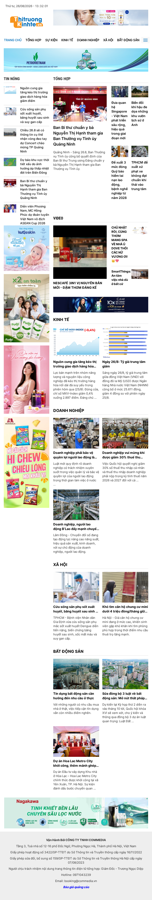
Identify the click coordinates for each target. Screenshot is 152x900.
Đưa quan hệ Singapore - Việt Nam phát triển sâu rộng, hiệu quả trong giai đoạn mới (119, 120)
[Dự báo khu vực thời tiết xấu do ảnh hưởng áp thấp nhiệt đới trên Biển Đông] (10, 162)
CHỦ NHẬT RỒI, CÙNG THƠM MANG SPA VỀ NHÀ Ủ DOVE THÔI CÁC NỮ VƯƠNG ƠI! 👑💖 (119, 244)
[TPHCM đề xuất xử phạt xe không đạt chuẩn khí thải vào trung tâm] (139, 151)
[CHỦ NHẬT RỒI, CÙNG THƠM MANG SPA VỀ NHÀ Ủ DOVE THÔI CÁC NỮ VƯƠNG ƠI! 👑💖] (139, 230)
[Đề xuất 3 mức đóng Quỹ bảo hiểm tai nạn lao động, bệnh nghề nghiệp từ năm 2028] (119, 151)
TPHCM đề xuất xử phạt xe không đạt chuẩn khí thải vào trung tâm (139, 175)
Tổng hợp (33, 40)
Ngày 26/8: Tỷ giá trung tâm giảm (123, 364)
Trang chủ (13, 40)
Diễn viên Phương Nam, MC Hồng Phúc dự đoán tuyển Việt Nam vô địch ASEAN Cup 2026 (34, 214)
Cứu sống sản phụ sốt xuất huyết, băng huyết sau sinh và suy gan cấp (34, 115)
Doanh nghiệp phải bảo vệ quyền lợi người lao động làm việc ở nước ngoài (75, 455)
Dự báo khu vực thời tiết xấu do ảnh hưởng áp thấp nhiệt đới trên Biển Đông (34, 166)
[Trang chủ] (26, 22)
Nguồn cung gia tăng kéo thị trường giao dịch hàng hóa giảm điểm (34, 94)
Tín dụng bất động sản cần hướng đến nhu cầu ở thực (73, 696)
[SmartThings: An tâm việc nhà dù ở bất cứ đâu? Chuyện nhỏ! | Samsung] (139, 274)
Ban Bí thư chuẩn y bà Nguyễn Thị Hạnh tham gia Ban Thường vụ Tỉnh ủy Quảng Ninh (33, 189)
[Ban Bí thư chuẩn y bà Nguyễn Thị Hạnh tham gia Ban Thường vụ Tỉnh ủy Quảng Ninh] (10, 183)
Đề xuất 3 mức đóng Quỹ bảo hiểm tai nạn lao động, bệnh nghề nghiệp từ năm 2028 (119, 180)
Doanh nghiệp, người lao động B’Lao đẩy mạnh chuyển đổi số (76, 526)
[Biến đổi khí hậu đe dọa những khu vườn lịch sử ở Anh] (139, 91)
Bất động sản (128, 40)
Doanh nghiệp (88, 40)
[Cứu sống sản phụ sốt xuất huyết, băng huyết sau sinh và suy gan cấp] (10, 111)
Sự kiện (51, 40)
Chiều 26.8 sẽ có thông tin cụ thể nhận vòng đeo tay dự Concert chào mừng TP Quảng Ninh (33, 140)
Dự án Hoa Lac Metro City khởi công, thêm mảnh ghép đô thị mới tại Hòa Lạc (74, 763)
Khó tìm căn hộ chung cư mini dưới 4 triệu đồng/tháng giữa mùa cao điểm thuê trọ (125, 609)
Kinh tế (67, 40)
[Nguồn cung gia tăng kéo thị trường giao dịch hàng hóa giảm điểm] (10, 90)
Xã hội (108, 40)
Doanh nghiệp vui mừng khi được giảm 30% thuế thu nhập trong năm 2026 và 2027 (123, 455)
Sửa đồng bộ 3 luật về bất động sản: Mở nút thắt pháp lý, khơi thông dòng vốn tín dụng (123, 696)
